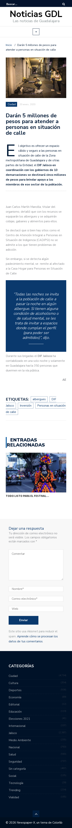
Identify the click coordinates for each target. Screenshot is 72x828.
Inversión (25, 406)
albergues (39, 399)
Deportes (15, 690)
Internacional (17, 726)
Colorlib (57, 823)
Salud (12, 754)
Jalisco (13, 733)
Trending (14, 790)
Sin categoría (17, 769)
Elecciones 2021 (19, 719)
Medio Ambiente (20, 740)
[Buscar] (64, 4)
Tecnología (16, 783)
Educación (15, 712)
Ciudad (12, 104)
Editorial (14, 704)
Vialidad (14, 797)
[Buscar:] (18, 4)
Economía (15, 697)
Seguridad (15, 762)
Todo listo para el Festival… (27, 496)
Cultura (13, 683)
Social (12, 776)
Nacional (14, 747)
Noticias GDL (36, 14)
